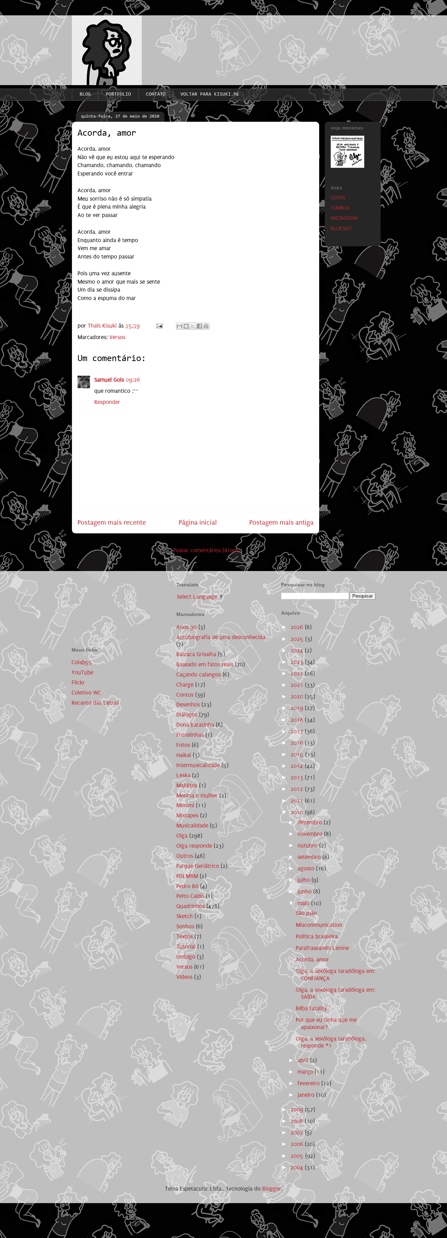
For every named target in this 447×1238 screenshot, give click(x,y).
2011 (298, 800)
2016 (298, 743)
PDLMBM (187, 876)
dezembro (311, 822)
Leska (183, 775)
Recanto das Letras (95, 702)
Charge (184, 684)
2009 (298, 1109)
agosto (307, 868)
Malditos (186, 785)
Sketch (184, 916)
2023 (298, 662)
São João (306, 913)
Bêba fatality (311, 1008)
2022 (298, 673)
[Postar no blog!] (186, 326)
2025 (298, 639)
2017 (298, 731)
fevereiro (309, 1083)
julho (305, 880)
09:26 (133, 379)
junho (305, 891)
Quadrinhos (190, 906)
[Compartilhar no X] (192, 326)
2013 (298, 777)
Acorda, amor (312, 959)
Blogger (271, 1188)
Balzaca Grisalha (196, 654)
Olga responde (194, 845)
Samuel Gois (109, 379)
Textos (184, 936)
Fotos (183, 745)
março (306, 1071)
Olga (182, 835)
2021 (298, 685)
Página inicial (198, 522)
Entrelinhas (190, 734)
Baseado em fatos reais (204, 664)
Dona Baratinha (195, 724)
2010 (298, 812)
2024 (298, 650)
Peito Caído (190, 896)
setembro (310, 857)
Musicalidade (192, 825)
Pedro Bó (187, 886)
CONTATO (156, 94)
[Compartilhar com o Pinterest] (206, 326)
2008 (298, 1121)
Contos (184, 694)
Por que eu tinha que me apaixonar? (326, 1023)
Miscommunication (319, 925)
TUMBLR (340, 208)
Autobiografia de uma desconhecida (220, 637)
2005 (298, 1156)
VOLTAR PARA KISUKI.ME (210, 94)
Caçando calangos (198, 674)
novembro (311, 834)
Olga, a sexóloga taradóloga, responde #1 (331, 1042)
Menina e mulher (197, 795)
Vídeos (184, 977)
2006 (298, 1144)
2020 (298, 696)
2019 (298, 708)
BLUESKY (341, 228)
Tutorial (186, 946)
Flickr (78, 682)
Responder (107, 402)
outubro (308, 845)
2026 (298, 627)
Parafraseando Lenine (322, 948)
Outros (184, 856)
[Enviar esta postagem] (158, 325)
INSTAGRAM (344, 218)
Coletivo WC (86, 692)
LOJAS (338, 197)
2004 (298, 1167)
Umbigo (185, 956)
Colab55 (82, 662)
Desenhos (188, 704)
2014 (298, 766)
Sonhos (185, 926)
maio (304, 903)
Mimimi (185, 805)
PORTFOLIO (118, 94)
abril (304, 1060)
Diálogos (186, 714)
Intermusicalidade (198, 765)
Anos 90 (186, 627)
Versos (117, 337)
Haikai (183, 755)
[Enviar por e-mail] (179, 326)
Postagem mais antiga (281, 522)
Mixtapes (187, 815)
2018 (298, 719)
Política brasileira (317, 936)
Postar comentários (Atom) (206, 550)
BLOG (85, 94)
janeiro (307, 1094)
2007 (298, 1132)
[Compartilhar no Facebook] (199, 326)
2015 (298, 754)
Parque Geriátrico (197, 866)
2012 (298, 789)
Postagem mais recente (112, 522)
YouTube (82, 672)
